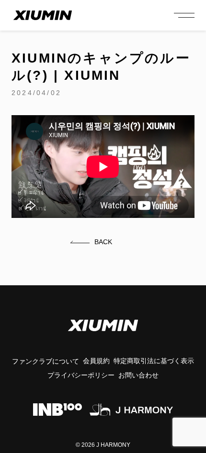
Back (103, 242)
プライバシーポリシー (80, 375)
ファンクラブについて (45, 361)
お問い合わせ (138, 375)
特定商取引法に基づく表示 (154, 361)
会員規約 (96, 361)
